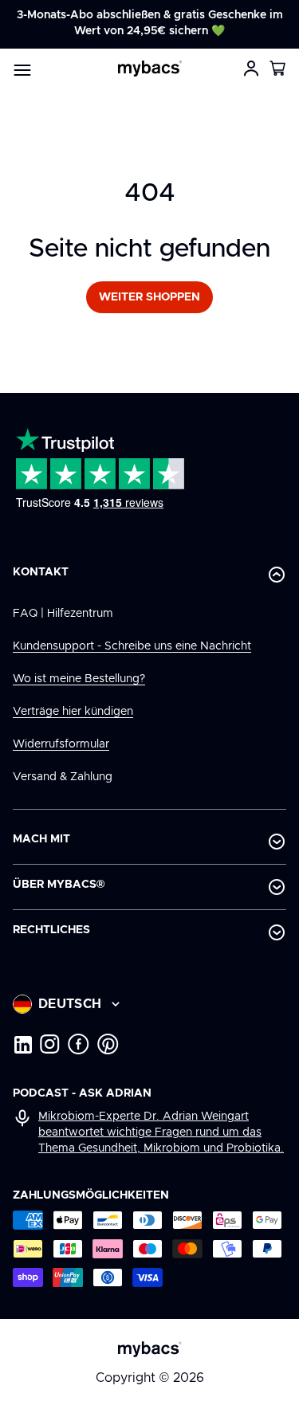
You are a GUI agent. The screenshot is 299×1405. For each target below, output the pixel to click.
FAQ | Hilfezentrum (63, 613)
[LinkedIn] (22, 1044)
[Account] (251, 68)
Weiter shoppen (149, 297)
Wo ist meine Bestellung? (79, 679)
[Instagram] (50, 1044)
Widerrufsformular (61, 744)
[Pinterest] (108, 1044)
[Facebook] (78, 1044)
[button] (278, 68)
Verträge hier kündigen (73, 711)
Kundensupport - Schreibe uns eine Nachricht (132, 646)
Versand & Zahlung (62, 777)
